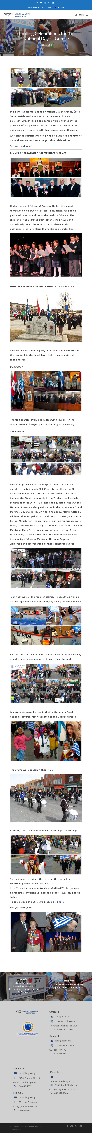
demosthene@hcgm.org (62, 1081)
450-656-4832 (24, 1086)
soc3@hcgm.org (62, 1040)
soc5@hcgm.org (26, 1097)
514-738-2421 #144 (63, 1029)
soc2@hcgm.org (62, 1016)
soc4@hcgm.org (26, 1073)
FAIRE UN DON (33, 8)
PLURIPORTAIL (47, 8)
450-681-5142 (24, 1110)
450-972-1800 (61, 1093)
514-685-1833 (61, 1053)
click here (58, 901)
